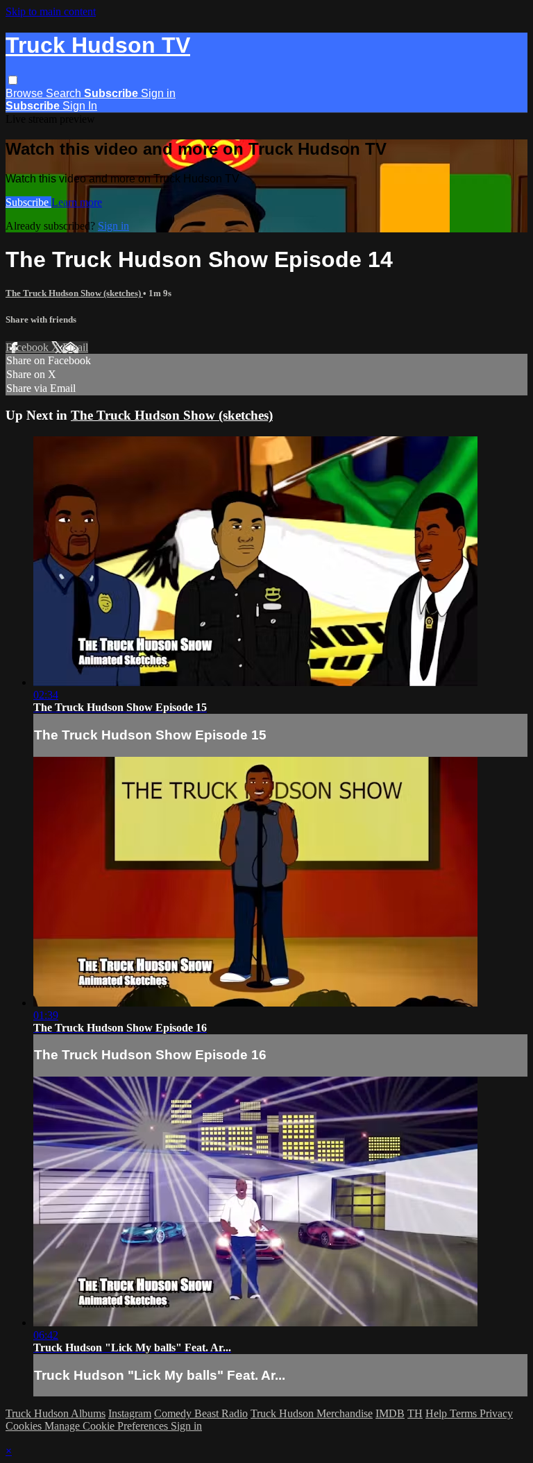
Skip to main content (51, 11)
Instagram (129, 1413)
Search (65, 93)
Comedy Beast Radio (201, 1413)
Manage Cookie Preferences (107, 1426)
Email (75, 347)
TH (415, 1413)
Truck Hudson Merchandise (312, 1413)
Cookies (25, 1426)
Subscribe (28, 202)
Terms (465, 1413)
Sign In (79, 106)
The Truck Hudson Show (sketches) (74, 293)
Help (437, 1413)
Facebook (28, 347)
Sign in (158, 93)
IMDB (390, 1413)
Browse (26, 93)
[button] (12, 80)
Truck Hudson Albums (55, 1413)
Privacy (496, 1413)
